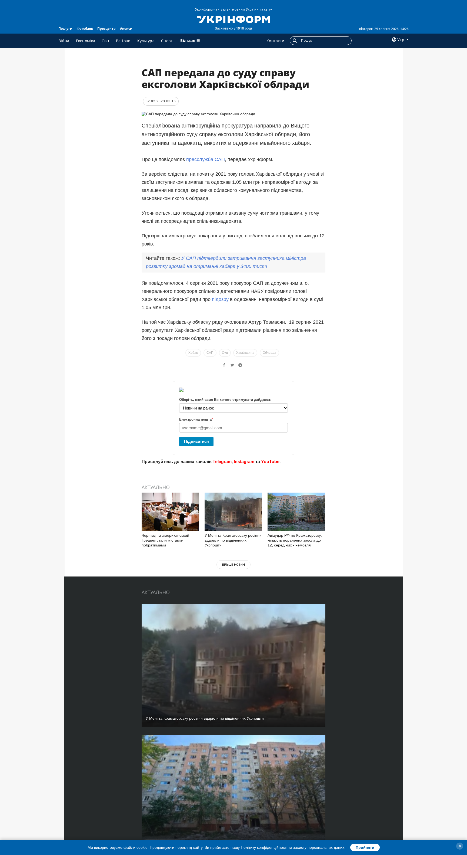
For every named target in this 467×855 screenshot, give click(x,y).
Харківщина (245, 353)
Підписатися (196, 441)
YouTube (270, 461)
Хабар (193, 353)
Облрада (269, 353)
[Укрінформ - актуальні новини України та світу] (233, 19)
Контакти (275, 40)
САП (210, 353)
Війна (63, 40)
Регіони (123, 40)
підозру (220, 299)
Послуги (65, 28)
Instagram (244, 461)
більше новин (233, 564)
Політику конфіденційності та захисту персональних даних (292, 847)
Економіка (85, 40)
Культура (146, 40)
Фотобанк (85, 28)
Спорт (167, 40)
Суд (225, 353)
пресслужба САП (205, 159)
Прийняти (365, 847)
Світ (105, 40)
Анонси (126, 28)
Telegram (222, 461)
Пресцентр (106, 28)
